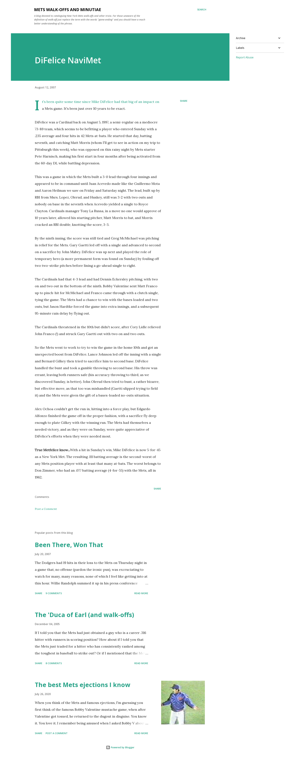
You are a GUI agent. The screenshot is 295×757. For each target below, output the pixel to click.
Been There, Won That (69, 545)
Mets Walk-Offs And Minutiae (67, 9)
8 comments (54, 663)
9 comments (54, 593)
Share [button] (183, 100)
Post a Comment (46, 509)
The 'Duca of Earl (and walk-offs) (84, 615)
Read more (141, 593)
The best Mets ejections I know (82, 685)
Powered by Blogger (122, 747)
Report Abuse (245, 57)
